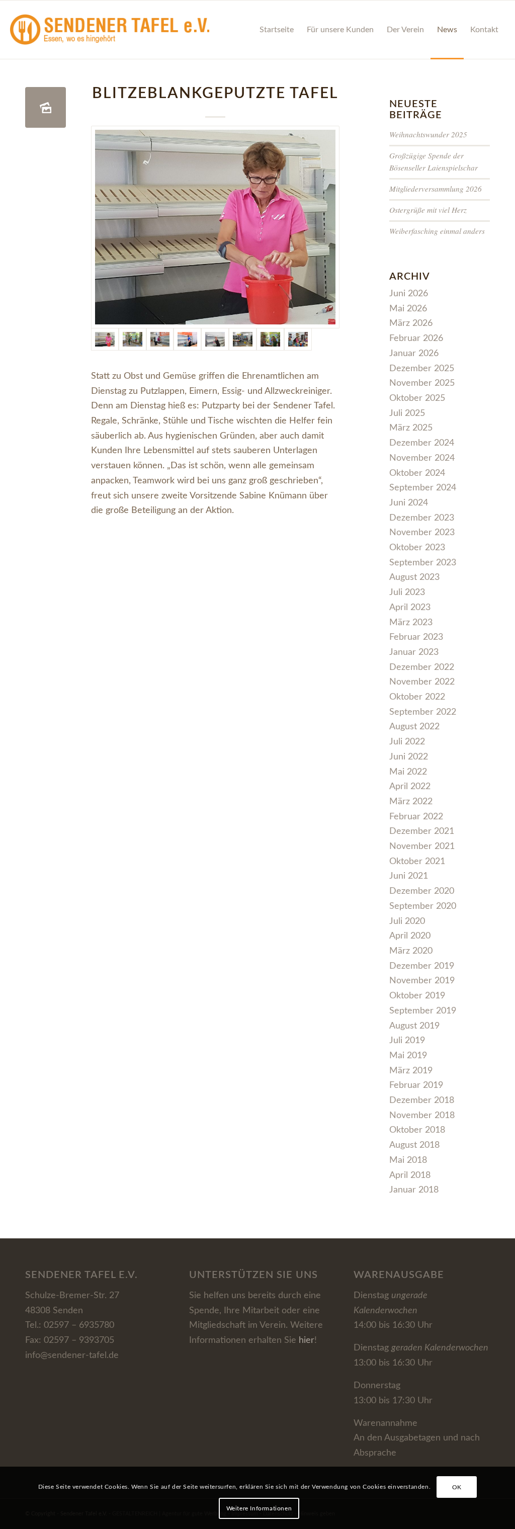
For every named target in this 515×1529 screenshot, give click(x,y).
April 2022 (410, 786)
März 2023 (411, 622)
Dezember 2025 (421, 368)
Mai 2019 (408, 1055)
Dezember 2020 (421, 891)
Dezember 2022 (421, 667)
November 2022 (422, 682)
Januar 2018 (414, 1190)
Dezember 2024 (421, 443)
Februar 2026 (416, 338)
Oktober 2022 (417, 697)
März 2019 (411, 1070)
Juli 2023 (407, 592)
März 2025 (411, 428)
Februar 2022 (416, 816)
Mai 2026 (408, 308)
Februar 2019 (416, 1085)
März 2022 (411, 801)
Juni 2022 (408, 756)
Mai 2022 (408, 772)
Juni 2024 (408, 502)
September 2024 (422, 487)
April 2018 (410, 1175)
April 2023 (410, 607)
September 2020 (422, 906)
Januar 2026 (414, 353)
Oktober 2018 (417, 1130)
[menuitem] (276, 30)
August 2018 (414, 1145)
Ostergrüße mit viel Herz (428, 210)
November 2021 (422, 846)
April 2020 (410, 936)
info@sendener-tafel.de (72, 1355)
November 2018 (422, 1115)
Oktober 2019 (417, 995)
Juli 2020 (407, 921)
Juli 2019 (407, 1040)
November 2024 (422, 458)
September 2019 (422, 1010)
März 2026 (411, 323)
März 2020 (411, 951)
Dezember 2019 (421, 966)
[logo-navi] (109, 30)
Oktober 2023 (417, 547)
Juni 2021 (408, 876)
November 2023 (422, 532)
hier (306, 1340)
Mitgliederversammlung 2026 (435, 189)
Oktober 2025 (417, 398)
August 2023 (414, 577)
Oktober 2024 (417, 473)
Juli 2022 (407, 741)
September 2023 (422, 562)
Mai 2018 (408, 1160)
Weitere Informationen (259, 1508)
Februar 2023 (416, 637)
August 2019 (414, 1026)
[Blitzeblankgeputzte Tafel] (45, 107)
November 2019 (422, 980)
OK (457, 1487)
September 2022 (422, 712)
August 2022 (414, 726)
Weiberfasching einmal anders (437, 231)
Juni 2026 (408, 293)
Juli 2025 (407, 413)
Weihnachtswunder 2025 (428, 134)
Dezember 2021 (421, 831)
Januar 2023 (414, 652)
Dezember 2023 (421, 518)
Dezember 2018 (421, 1100)
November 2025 (422, 383)
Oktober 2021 (417, 861)
